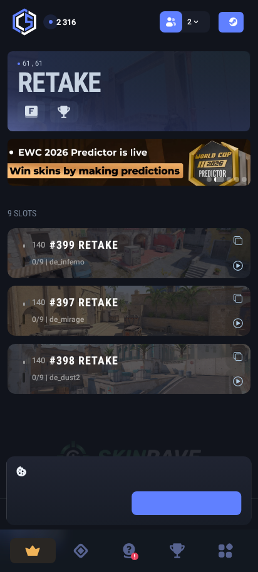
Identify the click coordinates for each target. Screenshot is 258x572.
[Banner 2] (219, 179)
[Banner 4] (236, 179)
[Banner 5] (244, 179)
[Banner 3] (229, 179)
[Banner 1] (209, 179)
